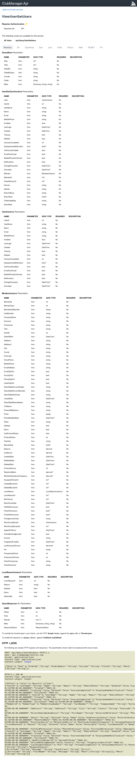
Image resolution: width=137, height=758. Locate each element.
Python (70, 47)
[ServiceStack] (133, 4)
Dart (41, 47)
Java (50, 47)
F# (101, 47)
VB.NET (91, 47)
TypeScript (29, 47)
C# (18, 47)
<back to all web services (12, 9)
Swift (81, 47)
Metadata (8, 47)
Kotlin (59, 47)
